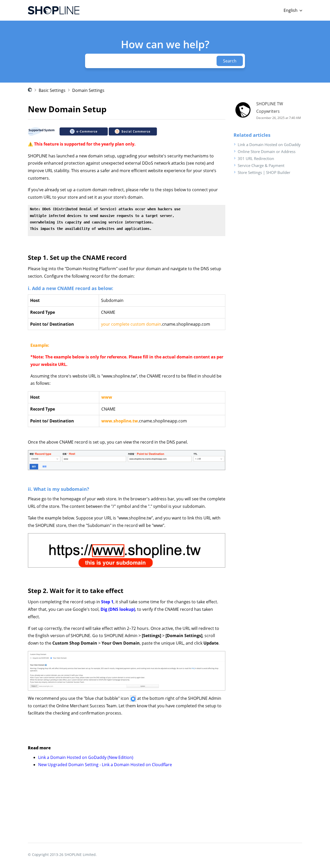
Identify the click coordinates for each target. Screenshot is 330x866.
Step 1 (107, 602)
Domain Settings (88, 90)
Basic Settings (52, 90)
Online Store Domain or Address (266, 151)
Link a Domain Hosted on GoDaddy (269, 144)
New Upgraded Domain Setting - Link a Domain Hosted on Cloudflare (105, 764)
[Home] (53, 10)
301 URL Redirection (256, 158)
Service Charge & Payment (261, 165)
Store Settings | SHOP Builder (264, 172)
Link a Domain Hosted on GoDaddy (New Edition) (85, 757)
